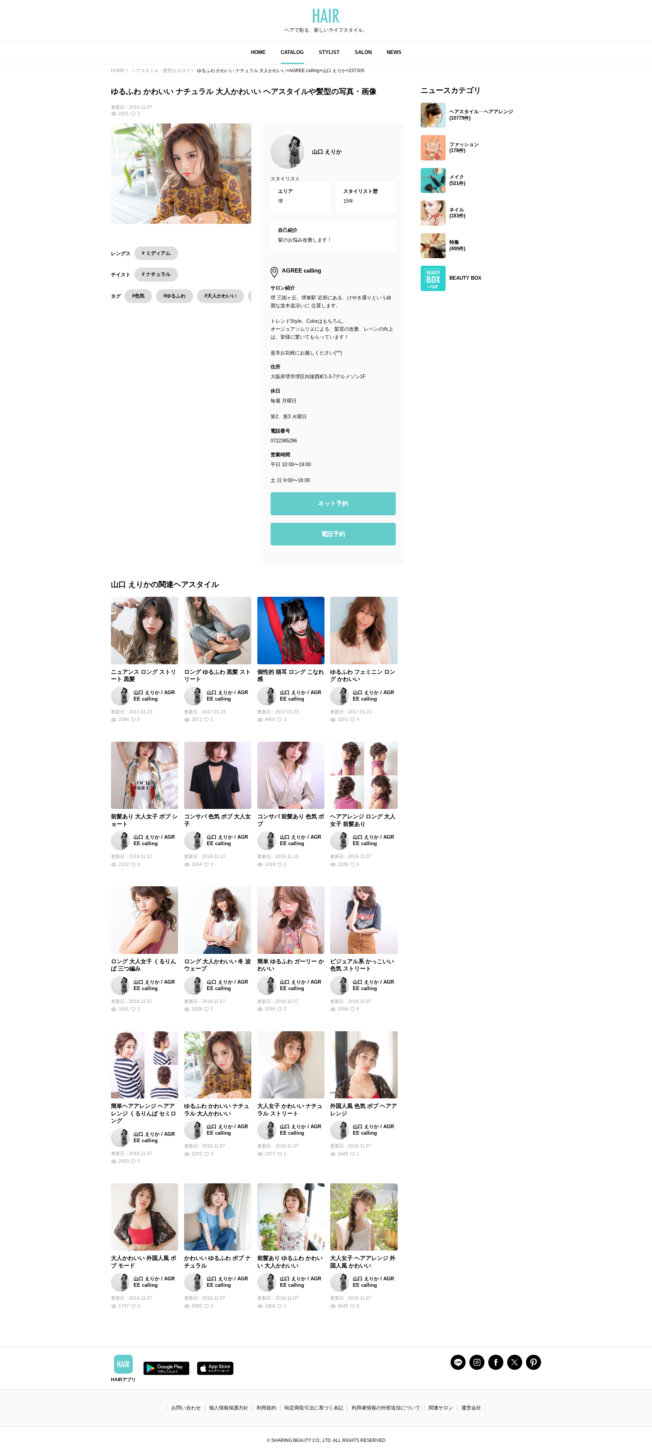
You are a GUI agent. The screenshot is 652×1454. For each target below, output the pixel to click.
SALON (363, 52)
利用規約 (266, 1408)
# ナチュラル (156, 274)
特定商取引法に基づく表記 (313, 1408)
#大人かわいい (221, 296)
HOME (258, 52)
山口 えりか (327, 151)
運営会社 (471, 1408)
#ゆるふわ (174, 296)
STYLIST (329, 52)
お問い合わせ (186, 1408)
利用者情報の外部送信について (386, 1408)
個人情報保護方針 (228, 1408)
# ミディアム (156, 253)
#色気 (138, 296)
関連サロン (441, 1408)
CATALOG (292, 52)
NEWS (394, 52)
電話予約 (333, 534)
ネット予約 (333, 503)
